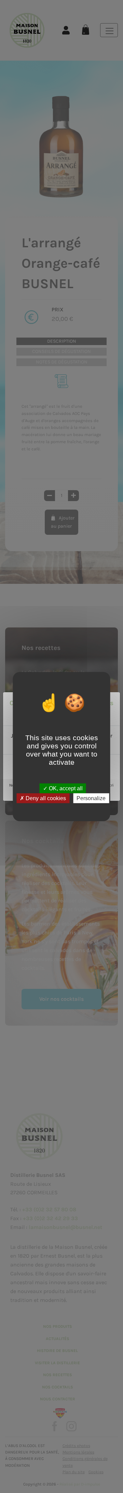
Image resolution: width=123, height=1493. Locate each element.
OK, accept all (65, 788)
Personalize (91, 798)
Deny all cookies (45, 798)
